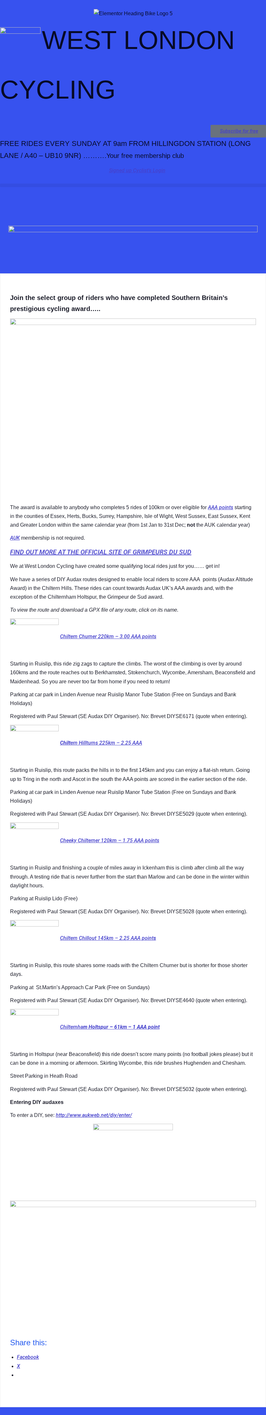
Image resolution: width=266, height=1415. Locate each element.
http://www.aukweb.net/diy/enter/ (94, 1115)
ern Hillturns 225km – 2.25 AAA (106, 743)
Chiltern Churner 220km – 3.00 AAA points (108, 636)
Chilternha (71, 1027)
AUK (15, 538)
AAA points (220, 507)
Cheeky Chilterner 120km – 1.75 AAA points (109, 840)
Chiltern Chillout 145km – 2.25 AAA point (106, 938)
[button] (133, 185)
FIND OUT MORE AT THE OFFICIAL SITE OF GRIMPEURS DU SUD (100, 552)
